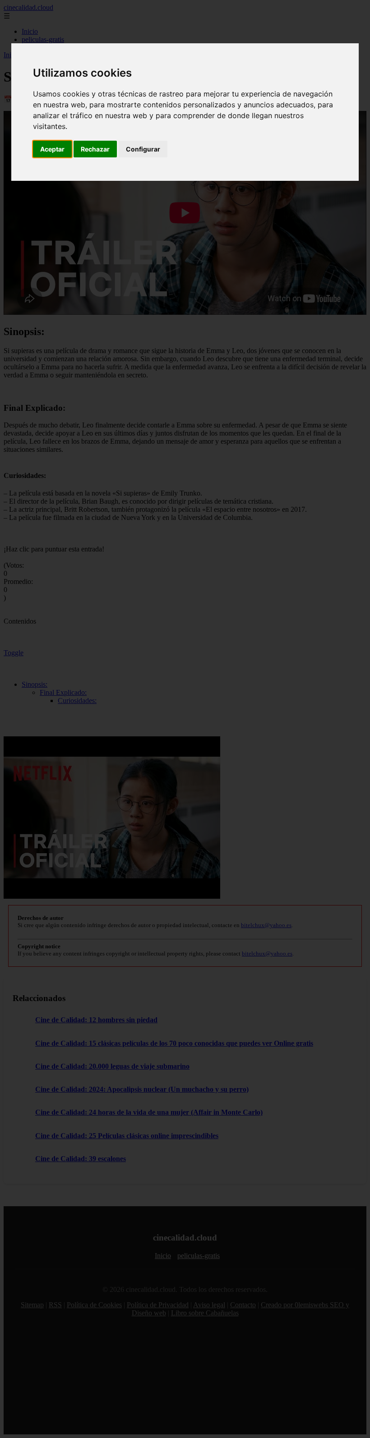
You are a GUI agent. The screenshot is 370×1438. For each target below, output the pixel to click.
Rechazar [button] (95, 149)
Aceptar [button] (52, 149)
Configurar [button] (143, 149)
